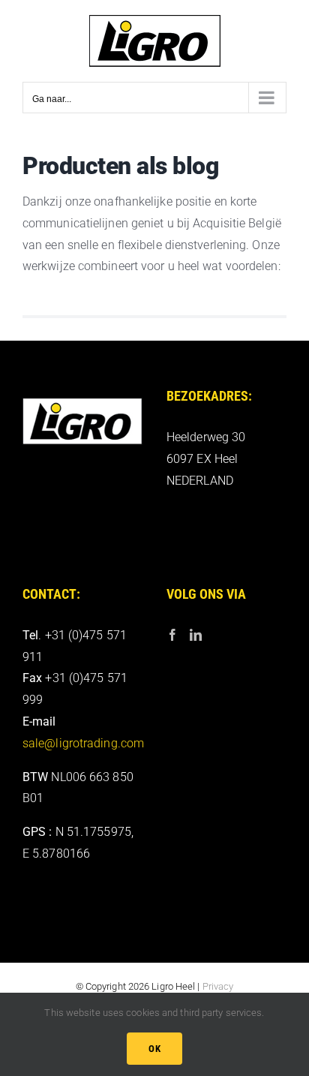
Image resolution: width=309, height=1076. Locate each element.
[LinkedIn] (196, 635)
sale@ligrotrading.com (83, 743)
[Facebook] (172, 635)
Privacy (218, 986)
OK (154, 1048)
